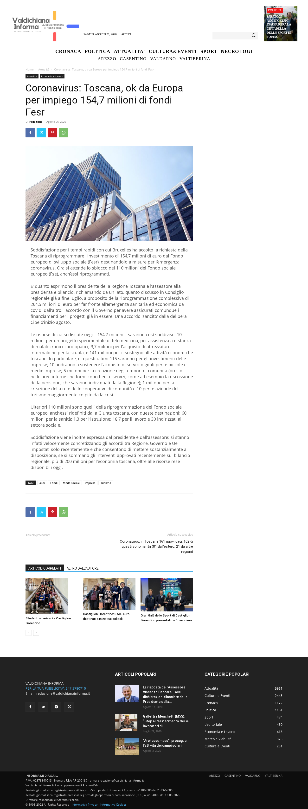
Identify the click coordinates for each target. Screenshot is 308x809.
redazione (36, 121)
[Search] (253, 35)
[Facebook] (30, 132)
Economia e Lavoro (52, 76)
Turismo (106, 483)
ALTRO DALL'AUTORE (83, 568)
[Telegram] (56, 707)
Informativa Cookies (113, 805)
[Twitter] (41, 132)
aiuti (42, 483)
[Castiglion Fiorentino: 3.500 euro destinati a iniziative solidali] (109, 594)
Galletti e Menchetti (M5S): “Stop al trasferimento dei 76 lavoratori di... (166, 721)
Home (30, 69)
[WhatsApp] (63, 132)
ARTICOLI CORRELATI (44, 568)
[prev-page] (29, 633)
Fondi (54, 483)
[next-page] (36, 633)
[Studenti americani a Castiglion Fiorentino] (52, 596)
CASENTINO (233, 776)
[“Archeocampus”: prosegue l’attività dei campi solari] (127, 746)
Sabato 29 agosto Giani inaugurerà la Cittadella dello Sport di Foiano (279, 27)
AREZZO (214, 776)
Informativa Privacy (84, 805)
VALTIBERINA (273, 776)
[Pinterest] (52, 132)
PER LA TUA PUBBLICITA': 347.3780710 (56, 688)
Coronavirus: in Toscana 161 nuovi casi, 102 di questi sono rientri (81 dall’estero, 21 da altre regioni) (156, 546)
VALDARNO (252, 776)
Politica (275, 10)
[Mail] (43, 707)
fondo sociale (71, 483)
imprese (90, 483)
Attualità (44, 69)
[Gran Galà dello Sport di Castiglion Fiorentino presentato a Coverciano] (167, 594)
